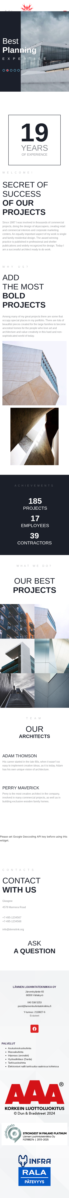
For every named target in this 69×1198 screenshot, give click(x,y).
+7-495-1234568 (11, 921)
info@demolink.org (13, 929)
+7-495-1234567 (11, 917)
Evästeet (34, 1015)
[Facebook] (34, 1029)
